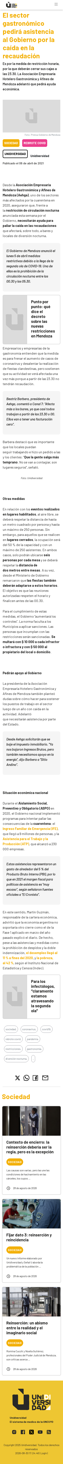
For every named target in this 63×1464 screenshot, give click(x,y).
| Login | (43, 1453)
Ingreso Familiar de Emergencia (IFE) (30, 829)
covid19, (46, 1029)
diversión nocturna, (16, 1058)
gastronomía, (34, 1048)
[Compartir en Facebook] (36, 1078)
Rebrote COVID (35, 143)
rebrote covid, (13, 1039)
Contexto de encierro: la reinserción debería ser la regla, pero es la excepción (30, 1147)
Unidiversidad (15, 154)
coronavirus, (29, 1029)
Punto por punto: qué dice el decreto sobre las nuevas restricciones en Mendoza (43, 318)
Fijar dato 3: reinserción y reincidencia (29, 1237)
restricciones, (13, 1048)
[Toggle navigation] (56, 4)
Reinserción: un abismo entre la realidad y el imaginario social (27, 1327)
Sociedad (11, 143)
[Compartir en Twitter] (17, 1078)
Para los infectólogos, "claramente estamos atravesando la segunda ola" (43, 996)
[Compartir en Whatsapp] (26, 1077)
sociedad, (11, 1029)
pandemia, (33, 1039)
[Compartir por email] (45, 1077)
